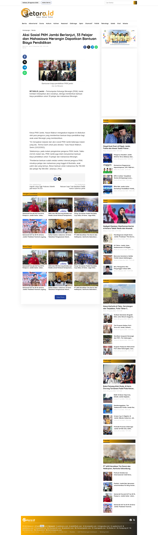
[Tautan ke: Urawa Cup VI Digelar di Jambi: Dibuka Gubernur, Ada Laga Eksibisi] (107, 419)
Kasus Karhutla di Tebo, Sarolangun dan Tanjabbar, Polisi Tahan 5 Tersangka (118, 307)
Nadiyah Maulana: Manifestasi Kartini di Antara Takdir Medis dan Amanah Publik (118, 227)
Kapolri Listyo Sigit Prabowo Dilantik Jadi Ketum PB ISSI (42, 186)
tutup (42, 526)
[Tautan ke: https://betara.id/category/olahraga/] (134, 361)
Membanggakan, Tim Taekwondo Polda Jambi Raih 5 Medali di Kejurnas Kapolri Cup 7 (124, 406)
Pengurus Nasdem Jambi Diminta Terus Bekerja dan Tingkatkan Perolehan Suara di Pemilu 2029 (124, 156)
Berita (24, 48)
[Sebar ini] (85, 47)
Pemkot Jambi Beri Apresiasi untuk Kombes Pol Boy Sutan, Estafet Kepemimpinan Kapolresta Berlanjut (124, 484)
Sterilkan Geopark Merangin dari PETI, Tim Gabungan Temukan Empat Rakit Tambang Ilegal (124, 337)
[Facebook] (55, 179)
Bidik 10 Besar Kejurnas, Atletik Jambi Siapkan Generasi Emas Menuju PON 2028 (123, 396)
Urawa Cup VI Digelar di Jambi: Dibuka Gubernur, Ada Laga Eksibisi (124, 417)
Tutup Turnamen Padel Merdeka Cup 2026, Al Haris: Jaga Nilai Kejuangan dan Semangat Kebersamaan (85, 214)
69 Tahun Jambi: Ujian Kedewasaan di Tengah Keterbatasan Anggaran (122, 246)
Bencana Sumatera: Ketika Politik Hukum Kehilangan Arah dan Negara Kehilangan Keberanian (124, 257)
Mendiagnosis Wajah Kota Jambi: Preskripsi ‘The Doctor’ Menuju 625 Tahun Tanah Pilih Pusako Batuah (124, 236)
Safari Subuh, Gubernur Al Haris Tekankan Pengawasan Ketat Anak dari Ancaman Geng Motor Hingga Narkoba (59, 236)
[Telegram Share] (92, 47)
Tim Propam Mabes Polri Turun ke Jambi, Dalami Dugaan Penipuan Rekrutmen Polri (124, 326)
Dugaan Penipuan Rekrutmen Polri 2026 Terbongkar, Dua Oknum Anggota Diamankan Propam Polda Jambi (124, 348)
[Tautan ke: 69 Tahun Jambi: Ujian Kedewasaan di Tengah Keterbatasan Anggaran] (107, 249)
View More (60, 297)
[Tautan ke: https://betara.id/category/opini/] (134, 200)
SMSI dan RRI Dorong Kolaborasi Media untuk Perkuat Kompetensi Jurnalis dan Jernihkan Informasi (60, 214)
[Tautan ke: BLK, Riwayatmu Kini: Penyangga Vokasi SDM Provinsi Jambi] (107, 270)
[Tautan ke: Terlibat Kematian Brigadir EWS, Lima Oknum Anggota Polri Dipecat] (107, 318)
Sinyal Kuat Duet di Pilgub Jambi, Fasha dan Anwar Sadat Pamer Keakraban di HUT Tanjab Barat (116, 147)
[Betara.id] (37, 13)
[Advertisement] (57, 115)
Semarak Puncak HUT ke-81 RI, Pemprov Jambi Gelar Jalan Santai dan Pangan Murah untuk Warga (34, 214)
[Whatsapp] (96, 47)
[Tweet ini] (88, 47)
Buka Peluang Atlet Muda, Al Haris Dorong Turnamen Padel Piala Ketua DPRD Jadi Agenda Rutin (118, 387)
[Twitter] (59, 179)
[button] (135, 3)
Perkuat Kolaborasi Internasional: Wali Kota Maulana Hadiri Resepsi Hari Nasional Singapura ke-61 (124, 474)
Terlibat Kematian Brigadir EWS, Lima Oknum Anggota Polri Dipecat (123, 316)
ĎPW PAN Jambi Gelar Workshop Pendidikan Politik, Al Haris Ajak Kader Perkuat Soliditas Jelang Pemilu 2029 (124, 187)
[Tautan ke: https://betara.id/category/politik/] (134, 120)
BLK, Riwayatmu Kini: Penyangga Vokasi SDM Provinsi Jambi (122, 267)
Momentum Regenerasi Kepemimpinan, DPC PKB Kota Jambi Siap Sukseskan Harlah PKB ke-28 (124, 166)
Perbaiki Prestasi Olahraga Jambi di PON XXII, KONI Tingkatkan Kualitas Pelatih (123, 428)
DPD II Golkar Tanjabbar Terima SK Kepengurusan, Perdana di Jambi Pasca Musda (123, 177)
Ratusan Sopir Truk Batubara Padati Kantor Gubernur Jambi (72, 186)
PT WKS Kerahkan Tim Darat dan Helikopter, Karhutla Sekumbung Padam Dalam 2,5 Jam (85, 236)
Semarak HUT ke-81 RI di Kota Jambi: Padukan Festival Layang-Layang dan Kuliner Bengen (34, 236)
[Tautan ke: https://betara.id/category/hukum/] (134, 280)
